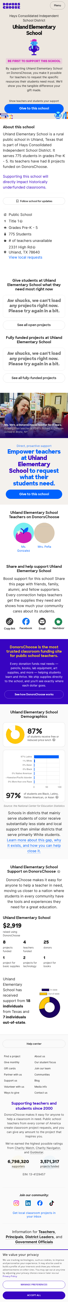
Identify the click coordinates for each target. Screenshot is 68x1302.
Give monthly (11, 1062)
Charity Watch (24, 1148)
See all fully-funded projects (34, 378)
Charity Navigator (48, 1148)
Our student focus (45, 1062)
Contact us (40, 1092)
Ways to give (11, 1092)
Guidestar (36, 1152)
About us (39, 1056)
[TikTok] (52, 1203)
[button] (9, 624)
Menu (57, 5)
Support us (10, 1080)
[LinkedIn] (28, 1203)
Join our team (42, 1068)
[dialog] (34, 1275)
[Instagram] (16, 1203)
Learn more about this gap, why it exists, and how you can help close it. (34, 845)
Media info (40, 1086)
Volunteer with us (14, 1086)
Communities (42, 1074)
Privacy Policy (10, 1276)
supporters (18, 1163)
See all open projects (34, 325)
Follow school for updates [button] (36, 201)
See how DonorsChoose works (34, 694)
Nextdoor (58, 628)
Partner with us (13, 1074)
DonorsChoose (11, 6)
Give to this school (34, 108)
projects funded (49, 1163)
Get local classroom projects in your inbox (34, 1214)
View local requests (25, 257)
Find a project (12, 1056)
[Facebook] (40, 1203)
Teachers (46, 1232)
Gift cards (10, 1068)
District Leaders (39, 1237)
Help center (34, 1043)
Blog (37, 1080)
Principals (14, 1237)
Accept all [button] (34, 1295)
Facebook (26, 628)
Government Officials (34, 1242)
